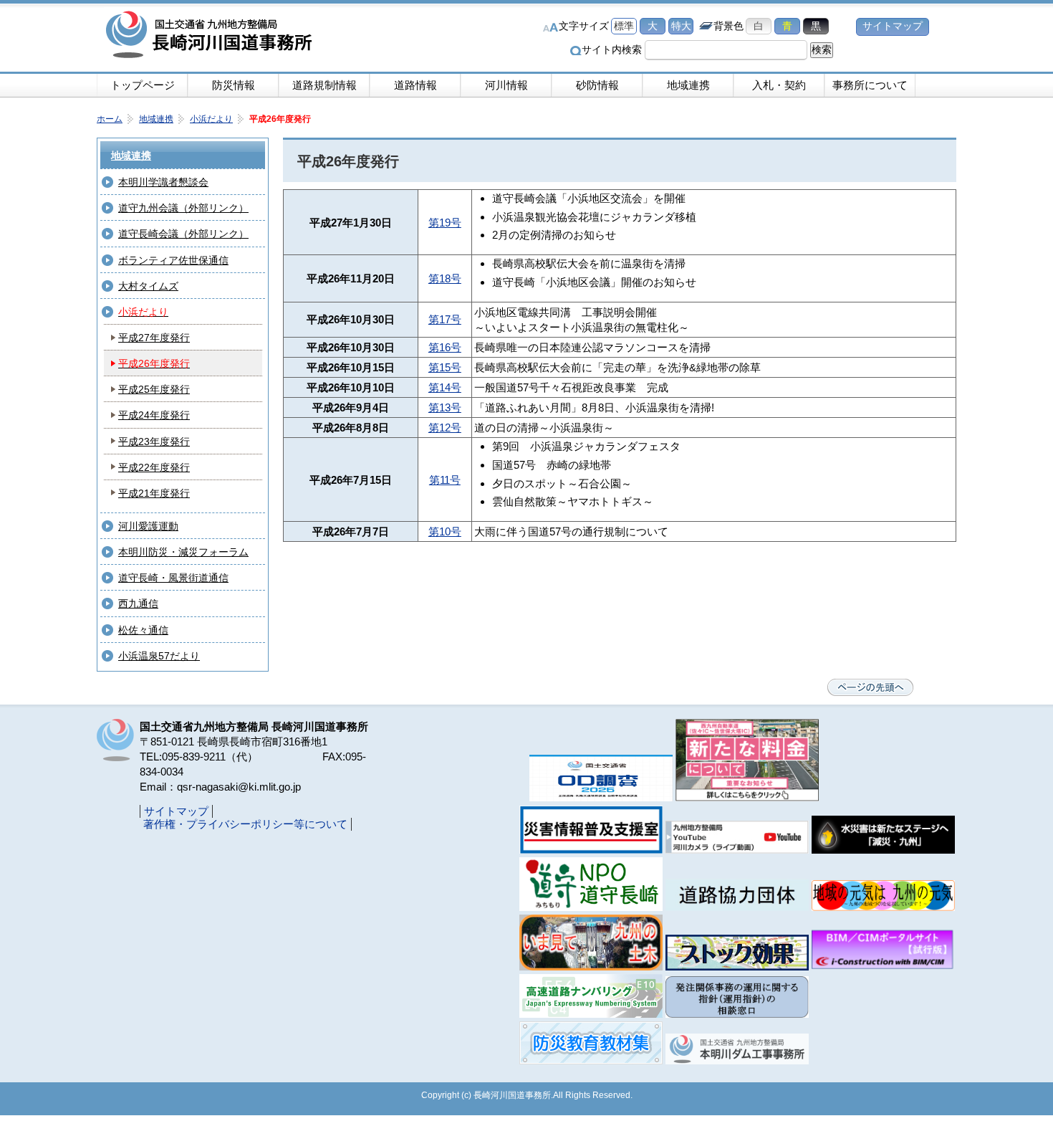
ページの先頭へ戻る (870, 687)
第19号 (444, 222)
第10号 (444, 531)
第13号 (444, 407)
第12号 (444, 427)
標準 (624, 26)
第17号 (444, 319)
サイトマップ (892, 26)
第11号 (445, 480)
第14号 (444, 387)
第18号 (444, 278)
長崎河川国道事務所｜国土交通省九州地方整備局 (211, 36)
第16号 (444, 347)
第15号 (444, 367)
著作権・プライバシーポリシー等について (245, 824)
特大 (681, 26)
